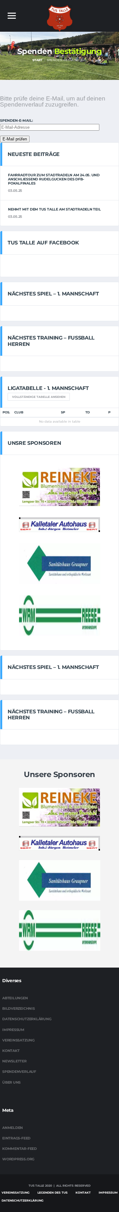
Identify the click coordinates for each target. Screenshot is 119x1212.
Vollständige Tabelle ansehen (38, 397)
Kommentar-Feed (19, 1148)
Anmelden (12, 1127)
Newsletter (14, 1061)
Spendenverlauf (19, 1071)
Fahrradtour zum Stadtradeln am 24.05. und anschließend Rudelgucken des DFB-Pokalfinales (54, 179)
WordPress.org (18, 1159)
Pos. (6, 412)
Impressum (13, 1029)
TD (87, 412)
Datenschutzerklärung (26, 1019)
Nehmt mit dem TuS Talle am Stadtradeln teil (54, 209)
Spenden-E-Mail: (16, 120)
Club (18, 412)
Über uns (11, 1082)
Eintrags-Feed (16, 1138)
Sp (63, 412)
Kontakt (10, 1050)
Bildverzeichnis (18, 1008)
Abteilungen (15, 998)
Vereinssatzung (18, 1040)
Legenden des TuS (52, 1192)
